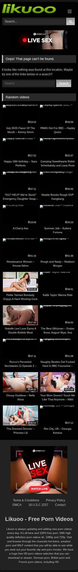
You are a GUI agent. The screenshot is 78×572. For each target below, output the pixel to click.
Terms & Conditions (26, 500)
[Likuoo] (32, 9)
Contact (60, 504)
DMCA (17, 504)
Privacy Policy (55, 500)
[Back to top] (66, 560)
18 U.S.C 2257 (38, 504)
